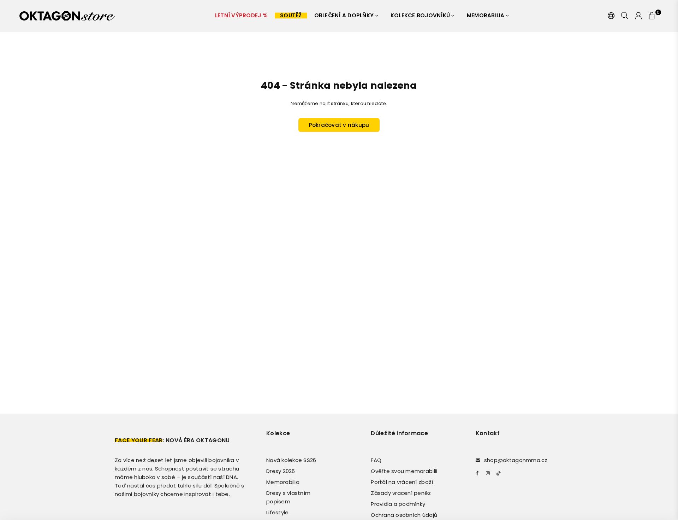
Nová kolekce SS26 (291, 460)
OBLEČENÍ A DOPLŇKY (344, 15)
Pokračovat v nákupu (339, 125)
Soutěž (291, 15)
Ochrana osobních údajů (404, 515)
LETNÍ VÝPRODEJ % (241, 15)
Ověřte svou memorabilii (404, 471)
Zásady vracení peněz (401, 493)
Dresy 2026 (280, 471)
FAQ (376, 460)
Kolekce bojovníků (421, 15)
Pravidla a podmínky (398, 504)
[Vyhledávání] (624, 16)
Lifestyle (277, 512)
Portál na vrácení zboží (402, 482)
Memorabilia (486, 15)
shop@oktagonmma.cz (516, 460)
